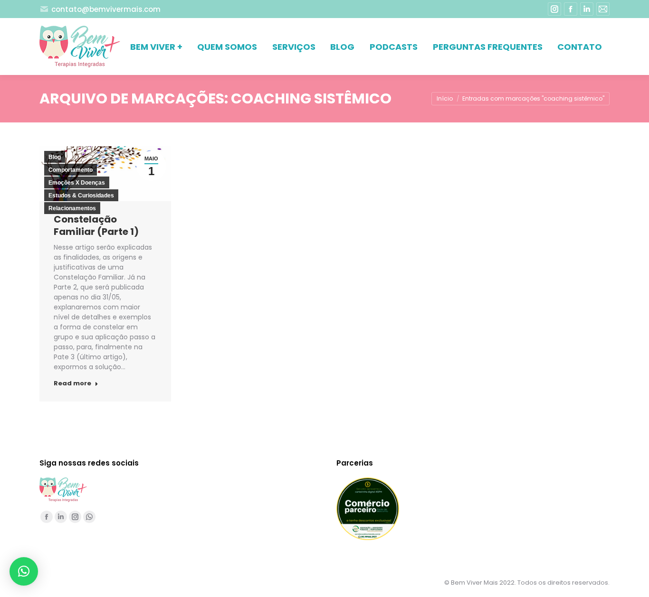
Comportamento (70, 170)
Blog (54, 157)
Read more (72, 383)
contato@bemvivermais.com (106, 9)
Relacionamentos (72, 208)
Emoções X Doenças (76, 182)
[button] (24, 571)
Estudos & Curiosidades (81, 195)
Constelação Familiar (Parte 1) (96, 225)
